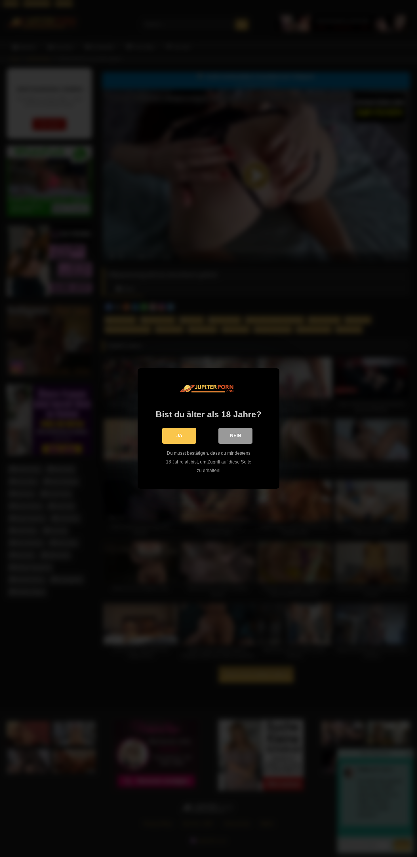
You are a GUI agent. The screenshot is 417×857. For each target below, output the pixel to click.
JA (179, 435)
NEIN (235, 435)
